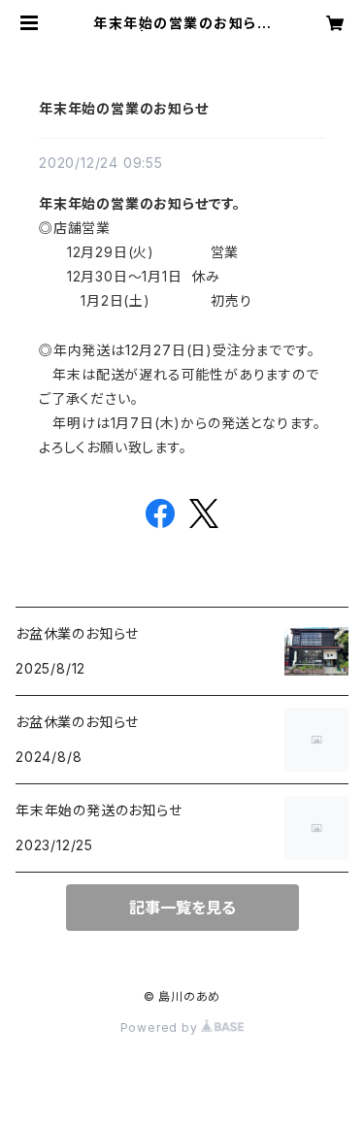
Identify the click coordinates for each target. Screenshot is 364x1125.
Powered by (161, 1027)
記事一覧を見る (182, 907)
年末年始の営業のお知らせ (124, 108)
